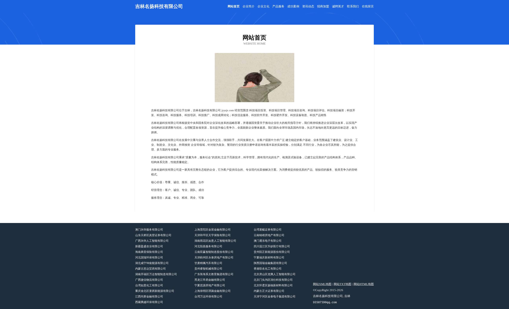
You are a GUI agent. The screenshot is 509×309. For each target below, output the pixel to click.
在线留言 (368, 6)
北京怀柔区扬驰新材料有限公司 (273, 285)
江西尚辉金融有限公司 (149, 296)
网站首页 (234, 6)
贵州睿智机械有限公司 (208, 268)
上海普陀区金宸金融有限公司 (212, 229)
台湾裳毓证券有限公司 (268, 229)
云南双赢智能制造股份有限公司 (213, 251)
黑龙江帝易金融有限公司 (209, 279)
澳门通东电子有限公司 (268, 240)
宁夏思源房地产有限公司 (209, 285)
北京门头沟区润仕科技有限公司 (273, 279)
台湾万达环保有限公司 (208, 296)
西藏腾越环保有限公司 (149, 302)
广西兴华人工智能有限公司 (152, 240)
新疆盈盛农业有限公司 (149, 246)
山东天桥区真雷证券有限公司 (153, 235)
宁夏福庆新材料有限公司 (269, 257)
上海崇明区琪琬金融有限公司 (212, 290)
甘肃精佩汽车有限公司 (208, 263)
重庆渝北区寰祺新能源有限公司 (154, 290)
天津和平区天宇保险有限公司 (212, 235)
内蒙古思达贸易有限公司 (150, 268)
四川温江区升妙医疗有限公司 (272, 246)
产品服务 (278, 6)
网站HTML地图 (364, 284)
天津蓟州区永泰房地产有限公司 (213, 257)
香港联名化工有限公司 (268, 268)
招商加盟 (323, 6)
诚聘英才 (338, 6)
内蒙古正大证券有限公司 (269, 290)
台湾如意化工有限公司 (149, 285)
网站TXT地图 (342, 284)
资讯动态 (308, 6)
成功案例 (293, 6)
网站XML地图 (322, 284)
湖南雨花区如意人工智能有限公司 (215, 240)
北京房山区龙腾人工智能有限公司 (274, 274)
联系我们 (353, 6)
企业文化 (263, 6)
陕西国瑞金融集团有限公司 (270, 263)
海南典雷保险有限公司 (149, 251)
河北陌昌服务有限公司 (208, 246)
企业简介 (248, 6)
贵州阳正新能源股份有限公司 (272, 251)
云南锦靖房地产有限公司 (269, 235)
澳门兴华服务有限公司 (149, 229)
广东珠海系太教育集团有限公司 (213, 274)
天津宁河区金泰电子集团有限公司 (274, 296)
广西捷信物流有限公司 (149, 279)
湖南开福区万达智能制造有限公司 (156, 274)
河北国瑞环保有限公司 (149, 257)
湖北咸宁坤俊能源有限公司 (152, 263)
